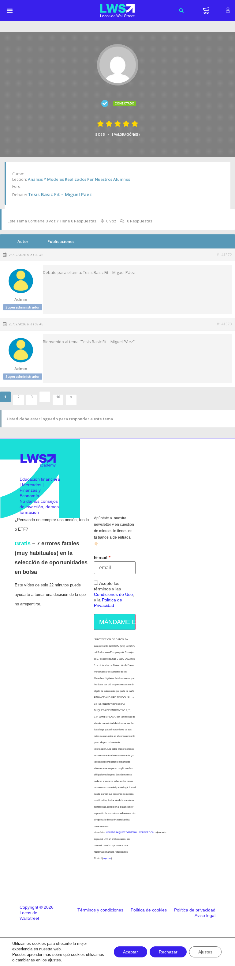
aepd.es (107, 858)
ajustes (54, 960)
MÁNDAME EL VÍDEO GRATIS (117, 622)
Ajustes (205, 951)
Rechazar (168, 951)
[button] (10, 11)
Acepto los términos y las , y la (114, 594)
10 (58, 397)
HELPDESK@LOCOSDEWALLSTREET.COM (130, 832)
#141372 (224, 254)
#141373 (224, 324)
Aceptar (130, 951)
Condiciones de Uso (113, 594)
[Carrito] (206, 10)
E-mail (100, 557)
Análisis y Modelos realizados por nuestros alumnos (79, 179)
